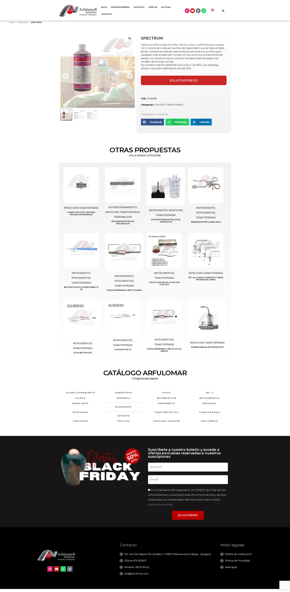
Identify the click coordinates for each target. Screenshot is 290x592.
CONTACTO (106, 14)
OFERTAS (152, 7)
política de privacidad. (160, 504)
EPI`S (209, 393)
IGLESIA (80, 398)
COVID (166, 393)
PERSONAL (210, 403)
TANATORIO (80, 421)
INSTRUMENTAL (209, 398)
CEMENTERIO (123, 393)
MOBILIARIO (80, 403)
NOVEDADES (123, 407)
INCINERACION (166, 398)
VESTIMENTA (209, 421)
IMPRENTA (123, 398)
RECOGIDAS (80, 412)
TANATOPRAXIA (174, 104)
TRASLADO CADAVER (166, 421)
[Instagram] (187, 10)
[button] (129, 38)
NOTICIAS (165, 7)
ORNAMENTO (166, 403)
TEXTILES (123, 421)
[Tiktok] (198, 10)
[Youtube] (192, 10)
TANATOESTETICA (167, 412)
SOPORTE (123, 416)
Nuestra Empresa (120, 7)
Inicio (104, 7)
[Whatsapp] (203, 10)
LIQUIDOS (159, 104)
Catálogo (139, 7)
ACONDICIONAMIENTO (80, 393)
